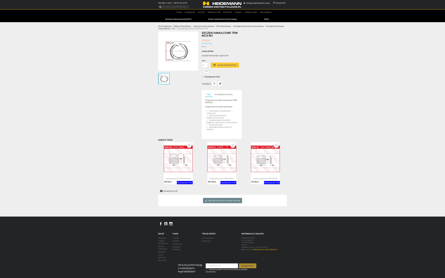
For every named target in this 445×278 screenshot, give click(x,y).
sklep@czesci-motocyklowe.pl (265, 249)
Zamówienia (206, 241)
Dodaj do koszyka (225, 65)
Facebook (160, 223)
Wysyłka (161, 252)
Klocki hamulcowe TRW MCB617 (222, 178)
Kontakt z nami (164, 3)
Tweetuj (220, 83)
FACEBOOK (190, 12)
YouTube (166, 223)
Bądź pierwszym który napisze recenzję (224, 200)
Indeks (204, 51)
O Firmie (176, 238)
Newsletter (214, 12)
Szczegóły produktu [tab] (224, 94)
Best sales (162, 260)
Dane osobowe (208, 238)
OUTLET (201, 12)
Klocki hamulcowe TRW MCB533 (178, 178)
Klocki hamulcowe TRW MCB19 (265, 178)
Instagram (265, 12)
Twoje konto (209, 233)
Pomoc (238, 12)
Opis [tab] (209, 94)
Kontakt (227, 12)
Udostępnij (214, 83)
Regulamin (162, 238)
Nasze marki (177, 244)
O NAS (179, 12)
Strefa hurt (251, 12)
